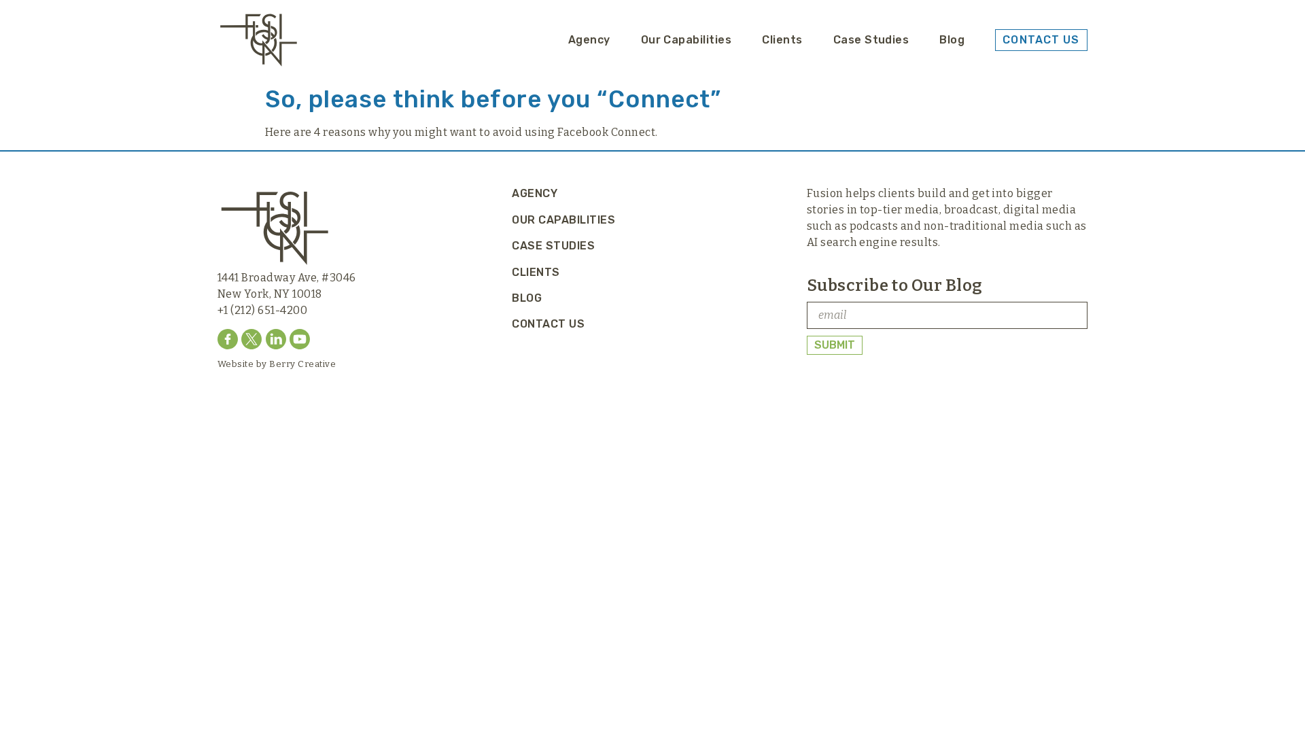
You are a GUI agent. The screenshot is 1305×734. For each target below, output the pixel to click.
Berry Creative (302, 364)
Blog (951, 39)
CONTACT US (1041, 39)
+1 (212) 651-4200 (262, 310)
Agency (589, 39)
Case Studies (871, 39)
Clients (782, 39)
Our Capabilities (686, 39)
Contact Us (548, 323)
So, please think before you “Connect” (493, 99)
